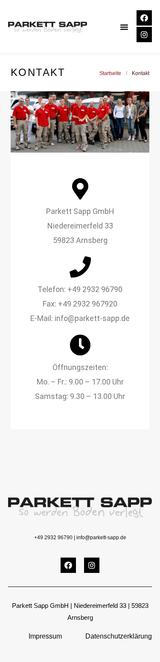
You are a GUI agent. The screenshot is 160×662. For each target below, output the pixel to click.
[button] (124, 26)
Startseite (110, 73)
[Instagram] (144, 34)
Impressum (45, 636)
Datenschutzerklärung (118, 636)
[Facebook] (144, 18)
